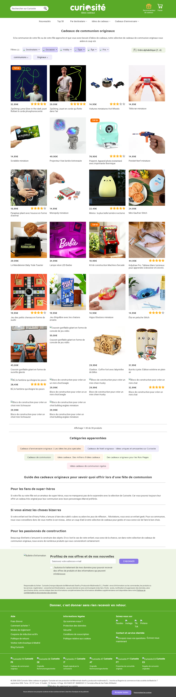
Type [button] (80, 49)
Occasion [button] (50, 49)
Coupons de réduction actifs (24, 634)
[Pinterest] (144, 622)
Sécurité (67, 630)
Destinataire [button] (32, 49)
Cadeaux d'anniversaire (126, 21)
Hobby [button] (66, 49)
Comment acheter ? (20, 625)
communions (20, 57)
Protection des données (74, 625)
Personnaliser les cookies (142, 692)
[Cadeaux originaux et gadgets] (88, 7)
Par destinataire (77, 21)
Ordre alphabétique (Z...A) (150, 50)
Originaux (42, 57)
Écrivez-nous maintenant (137, 640)
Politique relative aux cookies (77, 638)
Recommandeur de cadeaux (148, 9)
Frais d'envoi (16, 621)
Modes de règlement (20, 630)
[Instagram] (129, 622)
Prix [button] (104, 49)
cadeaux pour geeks (113, 520)
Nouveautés (45, 21)
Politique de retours (20, 638)
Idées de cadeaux (100, 21)
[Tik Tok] (136, 623)
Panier (160, 9)
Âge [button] (92, 49)
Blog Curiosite (17, 647)
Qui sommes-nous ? (73, 621)
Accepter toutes (121, 692)
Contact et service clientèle (130, 633)
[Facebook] (119, 622)
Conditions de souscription (76, 634)
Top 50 (60, 21)
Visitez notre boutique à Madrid (25, 643)
